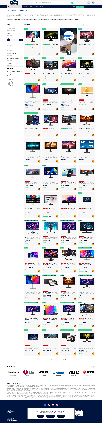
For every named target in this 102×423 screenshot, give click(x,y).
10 (61, 359)
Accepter (61, 416)
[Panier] (93, 2)
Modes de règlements (11, 418)
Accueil (8, 10)
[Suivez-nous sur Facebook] (45, 405)
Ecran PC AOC (73, 375)
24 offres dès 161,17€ (47, 296)
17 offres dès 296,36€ (65, 105)
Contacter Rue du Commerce (12, 420)
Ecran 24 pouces (33, 19)
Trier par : (80, 25)
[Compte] (89, 2)
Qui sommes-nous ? (10, 411)
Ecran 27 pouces (25, 19)
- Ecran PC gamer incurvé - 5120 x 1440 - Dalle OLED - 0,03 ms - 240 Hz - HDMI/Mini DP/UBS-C (86, 183)
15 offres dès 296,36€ (29, 105)
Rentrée (26, 28)
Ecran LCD (61, 19)
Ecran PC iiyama (11, 82)
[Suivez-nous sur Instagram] (57, 405)
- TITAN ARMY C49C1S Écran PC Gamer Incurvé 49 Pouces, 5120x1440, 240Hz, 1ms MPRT (50, 348)
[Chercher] (72, 3)
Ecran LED (76, 19)
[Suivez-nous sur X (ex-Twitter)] (49, 405)
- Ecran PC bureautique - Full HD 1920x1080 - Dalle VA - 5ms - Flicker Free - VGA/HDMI (50, 211)
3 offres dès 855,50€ (28, 324)
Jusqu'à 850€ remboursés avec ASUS (31, 84)
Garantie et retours (10, 419)
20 (63, 359)
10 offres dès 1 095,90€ (29, 241)
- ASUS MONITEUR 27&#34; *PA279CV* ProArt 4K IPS (86, 266)
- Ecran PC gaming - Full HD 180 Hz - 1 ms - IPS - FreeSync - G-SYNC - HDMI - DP (32, 75)
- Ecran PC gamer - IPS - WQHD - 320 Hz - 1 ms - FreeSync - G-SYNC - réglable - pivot (32, 347)
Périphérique (21, 10)
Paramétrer (51, 416)
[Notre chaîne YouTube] (53, 405)
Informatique (14, 10)
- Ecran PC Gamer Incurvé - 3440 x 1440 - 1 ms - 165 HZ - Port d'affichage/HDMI (50, 102)
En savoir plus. (59, 412)
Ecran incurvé (17, 19)
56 (65, 359)
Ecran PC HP (10, 85)
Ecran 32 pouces (54, 19)
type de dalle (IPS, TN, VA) (20, 396)
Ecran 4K (40, 19)
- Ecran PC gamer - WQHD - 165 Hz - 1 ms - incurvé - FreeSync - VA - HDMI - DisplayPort (86, 211)
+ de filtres (10, 68)
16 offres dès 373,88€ (83, 351)
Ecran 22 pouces (11, 81)
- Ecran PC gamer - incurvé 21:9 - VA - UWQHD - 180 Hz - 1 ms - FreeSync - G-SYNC (68, 264)
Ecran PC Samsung (68, 19)
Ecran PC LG (28, 375)
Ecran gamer (10, 19)
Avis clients (9, 412)
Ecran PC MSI (10, 84)
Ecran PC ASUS (43, 375)
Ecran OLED (46, 19)
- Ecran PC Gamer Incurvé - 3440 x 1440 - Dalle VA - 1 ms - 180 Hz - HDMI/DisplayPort (86, 130)
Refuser (41, 416)
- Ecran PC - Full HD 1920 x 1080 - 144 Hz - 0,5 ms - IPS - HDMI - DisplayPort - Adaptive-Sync (50, 237)
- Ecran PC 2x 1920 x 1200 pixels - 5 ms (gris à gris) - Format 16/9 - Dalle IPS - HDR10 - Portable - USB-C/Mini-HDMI (32, 131)
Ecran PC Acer (10, 83)
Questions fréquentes (11, 417)
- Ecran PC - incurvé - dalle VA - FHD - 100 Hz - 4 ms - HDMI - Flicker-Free (32, 264)
